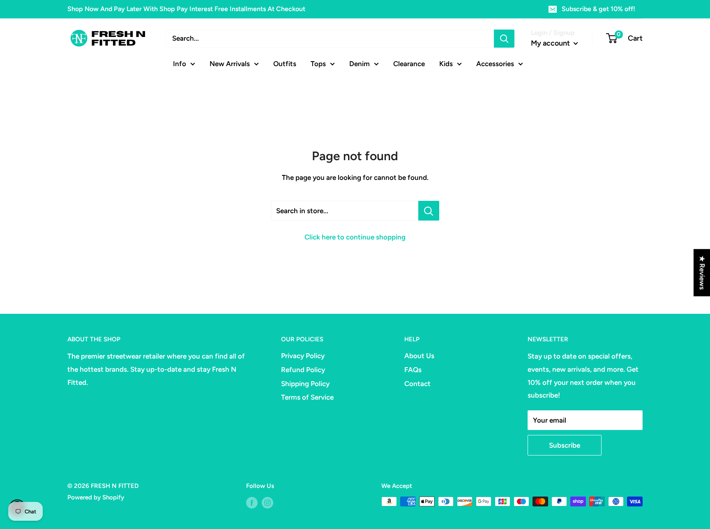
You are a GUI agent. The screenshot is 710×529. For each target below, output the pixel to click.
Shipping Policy (305, 384)
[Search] (504, 39)
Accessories (495, 63)
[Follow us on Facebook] (252, 502)
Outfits (284, 63)
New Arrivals (230, 63)
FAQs (413, 370)
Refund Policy (303, 370)
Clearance (409, 63)
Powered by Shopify (95, 497)
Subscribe (564, 445)
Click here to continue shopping (355, 237)
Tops (318, 63)
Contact (417, 384)
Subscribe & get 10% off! (598, 9)
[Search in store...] (428, 211)
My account (551, 43)
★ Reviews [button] (702, 272)
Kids (446, 63)
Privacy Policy (303, 356)
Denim (359, 63)
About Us (419, 356)
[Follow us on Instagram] (267, 502)
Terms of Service (307, 397)
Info (179, 63)
